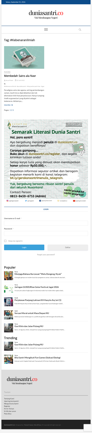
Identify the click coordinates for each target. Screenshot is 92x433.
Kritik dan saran (10, 411)
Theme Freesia (28, 425)
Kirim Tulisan (9, 409)
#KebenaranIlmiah (10, 86)
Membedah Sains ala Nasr (20, 75)
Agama (43, 86)
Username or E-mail (13, 218)
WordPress (37, 425)
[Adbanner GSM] (46, 121)
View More (8, 105)
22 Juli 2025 (20, 80)
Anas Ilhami (9, 80)
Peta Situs (7, 414)
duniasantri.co (9, 425)
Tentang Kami (9, 399)
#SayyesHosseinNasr (34, 86)
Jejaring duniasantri (11, 401)
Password (9, 229)
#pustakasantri (21, 86)
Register (7, 406)
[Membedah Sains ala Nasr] (24, 57)
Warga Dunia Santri (11, 404)
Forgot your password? (46, 254)
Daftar (67, 247)
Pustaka (7, 72)
